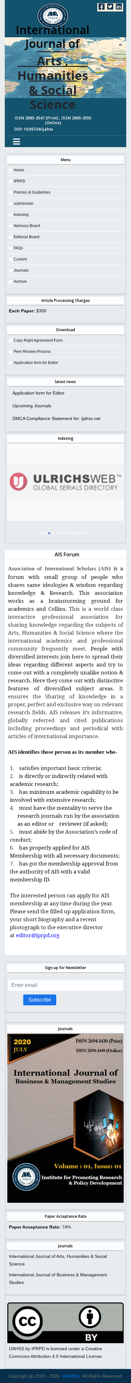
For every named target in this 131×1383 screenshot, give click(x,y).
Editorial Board (26, 237)
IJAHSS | (71, 1376)
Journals (21, 270)
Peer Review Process (32, 351)
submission (23, 203)
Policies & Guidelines (32, 192)
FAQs (18, 248)
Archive (20, 281)
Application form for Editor (36, 362)
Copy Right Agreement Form (38, 340)
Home (19, 170)
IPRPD (19, 181)
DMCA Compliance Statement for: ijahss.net (56, 418)
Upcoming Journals (31, 405)
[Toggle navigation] (16, 141)
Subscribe (39, 999)
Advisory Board (27, 226)
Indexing (21, 214)
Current (20, 259)
